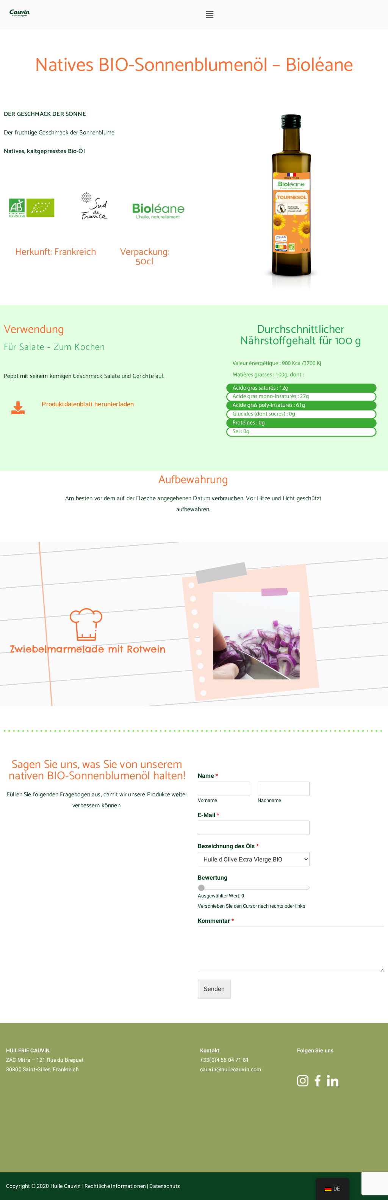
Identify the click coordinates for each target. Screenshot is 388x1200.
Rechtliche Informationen (115, 1186)
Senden (214, 989)
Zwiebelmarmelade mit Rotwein (88, 649)
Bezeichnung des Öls (228, 846)
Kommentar (216, 921)
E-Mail (208, 815)
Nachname (269, 800)
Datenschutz (164, 1186)
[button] (209, 15)
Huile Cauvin (66, 1186)
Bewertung (212, 878)
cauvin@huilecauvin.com (230, 1070)
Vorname (207, 800)
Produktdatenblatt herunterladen (88, 404)
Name (208, 776)
